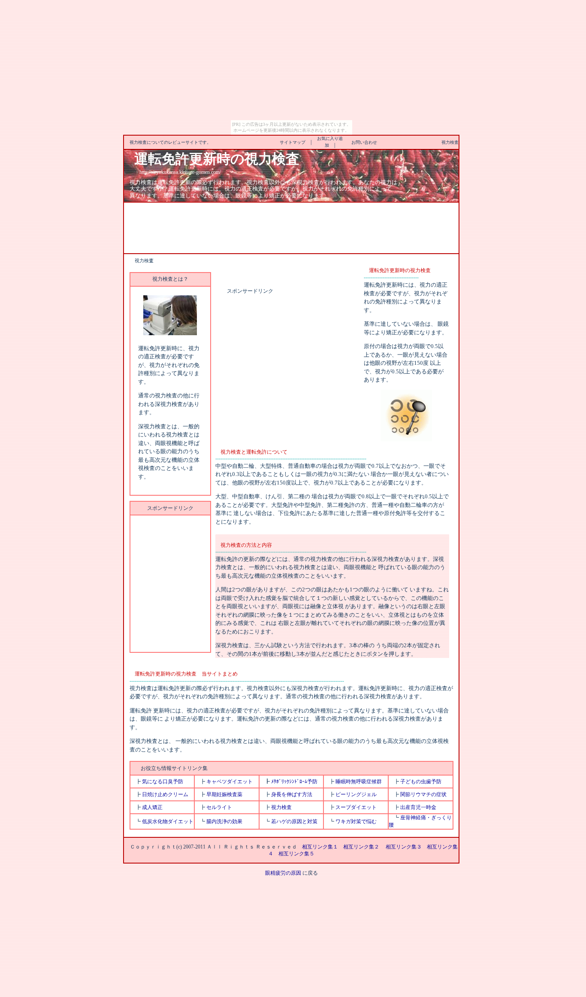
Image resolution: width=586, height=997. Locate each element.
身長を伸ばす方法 (291, 794)
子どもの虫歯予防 (420, 782)
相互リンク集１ (320, 847)
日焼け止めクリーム (165, 794)
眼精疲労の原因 (283, 873)
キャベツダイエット (229, 782)
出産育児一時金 (418, 807)
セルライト (219, 807)
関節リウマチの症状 (423, 794)
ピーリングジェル (356, 794)
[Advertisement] (291, 227)
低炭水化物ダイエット (167, 821)
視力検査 (281, 807)
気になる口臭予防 (162, 782)
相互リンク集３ (404, 847)
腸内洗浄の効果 (224, 821)
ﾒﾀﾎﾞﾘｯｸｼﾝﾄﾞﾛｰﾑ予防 (294, 782)
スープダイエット (356, 807)
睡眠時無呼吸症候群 (358, 782)
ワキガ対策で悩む (356, 821)
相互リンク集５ (296, 854)
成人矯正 (152, 807)
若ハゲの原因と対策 (294, 821)
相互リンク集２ (361, 847)
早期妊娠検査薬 (224, 794)
